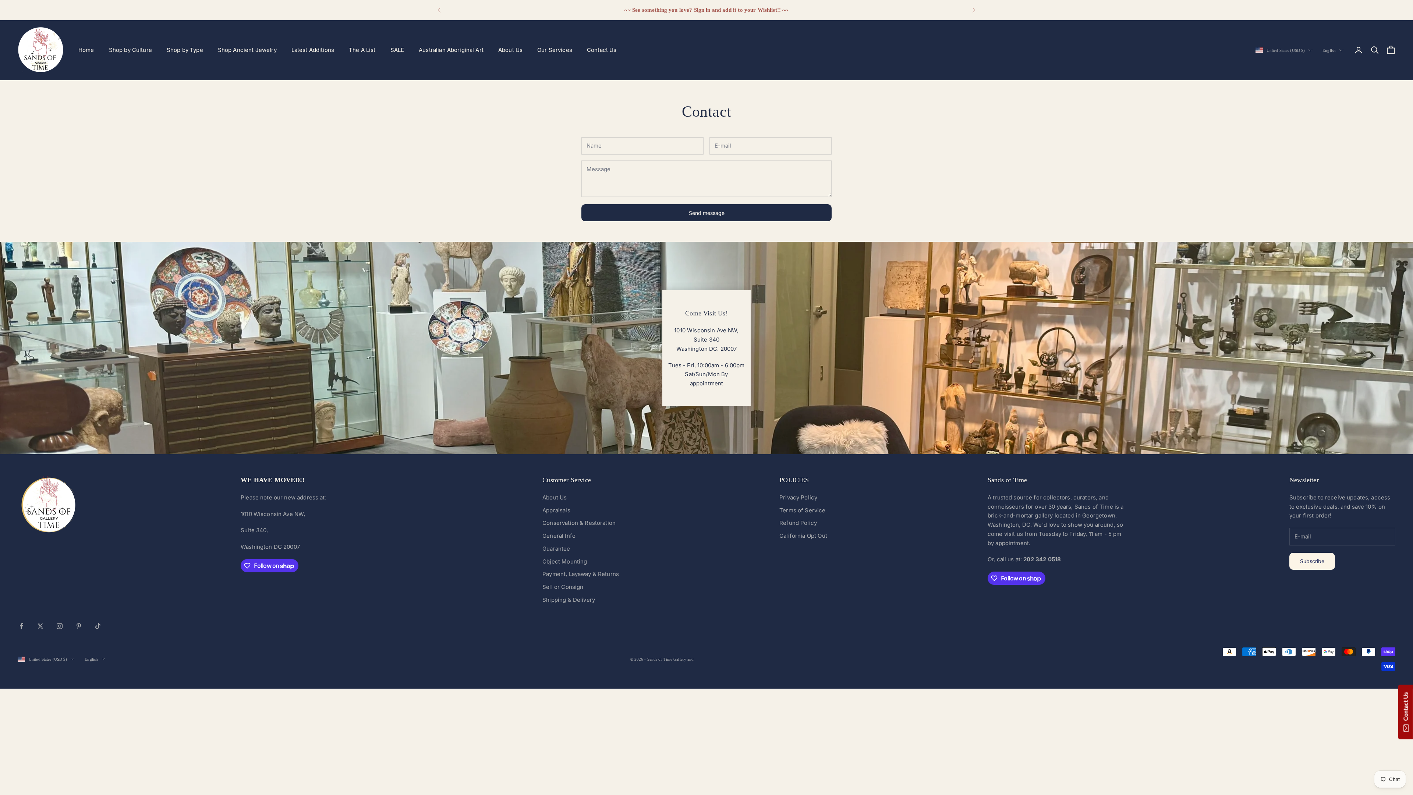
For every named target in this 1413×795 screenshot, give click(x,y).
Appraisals (556, 510)
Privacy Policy (798, 497)
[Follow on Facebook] (21, 626)
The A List (362, 49)
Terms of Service (802, 510)
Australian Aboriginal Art (451, 49)
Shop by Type (185, 49)
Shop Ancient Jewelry (247, 49)
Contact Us (602, 49)
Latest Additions (312, 49)
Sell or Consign (562, 586)
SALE (397, 49)
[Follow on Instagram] (59, 626)
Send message (707, 213)
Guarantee (556, 548)
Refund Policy (798, 522)
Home (86, 49)
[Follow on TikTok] (98, 626)
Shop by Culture (130, 49)
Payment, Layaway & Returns (580, 573)
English (1329, 50)
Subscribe (1312, 561)
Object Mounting (564, 561)
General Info (559, 535)
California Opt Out (803, 535)
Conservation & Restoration (579, 522)
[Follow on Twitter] (40, 626)
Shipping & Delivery (568, 599)
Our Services (554, 49)
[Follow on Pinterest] (78, 626)
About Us (510, 49)
